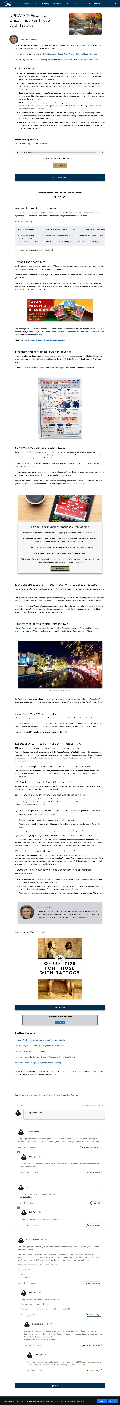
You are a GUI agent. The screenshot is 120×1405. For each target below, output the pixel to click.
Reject (102, 1401)
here (100, 702)
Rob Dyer (33, 1156)
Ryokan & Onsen (45, 1095)
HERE (64, 732)
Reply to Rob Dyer (94, 1172)
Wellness (74, 1095)
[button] (30, 3)
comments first (98, 1105)
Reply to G (97, 1203)
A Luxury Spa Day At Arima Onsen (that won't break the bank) (40, 1040)
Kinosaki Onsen (21, 628)
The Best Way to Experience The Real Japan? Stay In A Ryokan (39, 1046)
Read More (80, 1401)
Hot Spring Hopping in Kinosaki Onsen (30, 1051)
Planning (33, 39)
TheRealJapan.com (84, 917)
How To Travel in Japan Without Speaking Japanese (44, 340)
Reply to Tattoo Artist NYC (92, 1147)
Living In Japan (32, 1095)
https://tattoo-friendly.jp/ (27, 1197)
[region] (60, 1400)
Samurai (57, 1095)
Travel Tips (65, 1095)
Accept (112, 1401)
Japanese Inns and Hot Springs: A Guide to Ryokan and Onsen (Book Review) (45, 1057)
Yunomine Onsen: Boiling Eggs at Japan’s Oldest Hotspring (38, 1063)
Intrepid (69, 230)
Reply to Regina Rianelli (93, 1283)
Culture (22, 1095)
